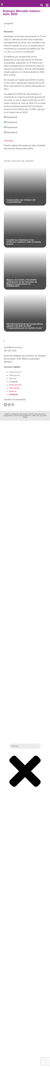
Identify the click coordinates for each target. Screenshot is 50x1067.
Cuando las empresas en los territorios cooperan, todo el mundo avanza (23, 242)
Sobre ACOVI (15, 372)
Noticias (12, 378)
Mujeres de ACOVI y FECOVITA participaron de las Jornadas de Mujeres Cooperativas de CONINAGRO (21, 283)
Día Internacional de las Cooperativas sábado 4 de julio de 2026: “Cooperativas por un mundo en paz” (24, 326)
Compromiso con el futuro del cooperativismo (20, 201)
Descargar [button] (8, 141)
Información (14, 375)
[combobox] (25, 746)
